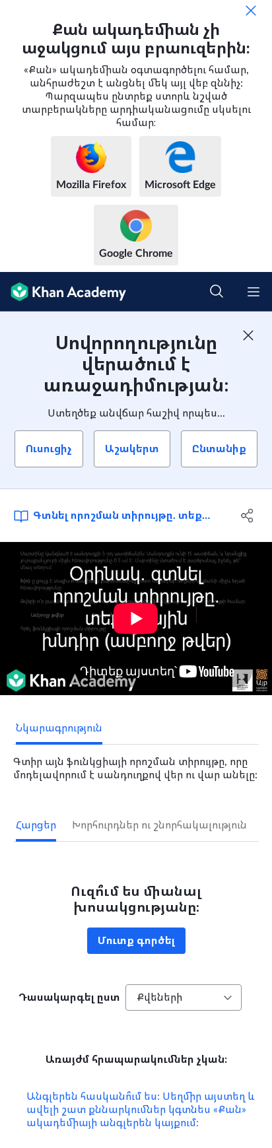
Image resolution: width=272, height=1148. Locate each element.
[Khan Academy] (63, 292)
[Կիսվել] (247, 515)
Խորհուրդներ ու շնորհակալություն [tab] (159, 825)
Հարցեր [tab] (36, 825)
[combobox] (183, 997)
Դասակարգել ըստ (69, 997)
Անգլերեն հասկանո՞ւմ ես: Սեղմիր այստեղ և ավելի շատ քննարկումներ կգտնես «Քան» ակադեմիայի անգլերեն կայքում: (140, 1109)
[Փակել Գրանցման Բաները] (248, 335)
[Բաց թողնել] (250, 10)
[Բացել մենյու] (253, 292)
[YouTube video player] (136, 618)
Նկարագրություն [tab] (59, 728)
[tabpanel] (136, 763)
